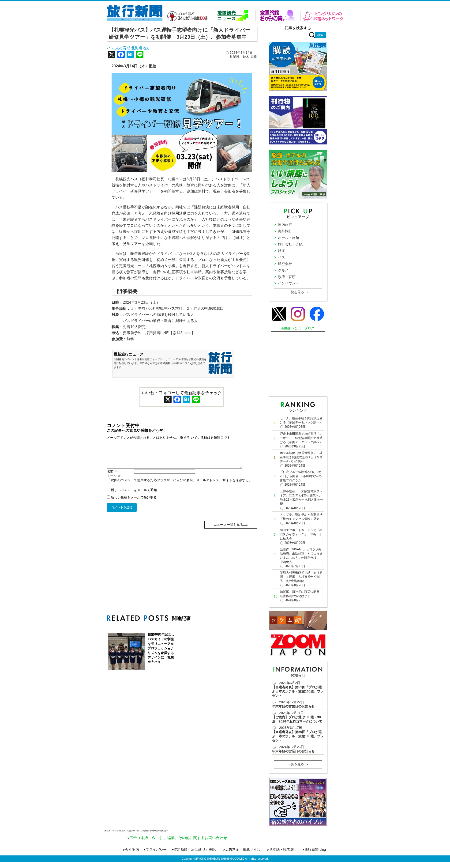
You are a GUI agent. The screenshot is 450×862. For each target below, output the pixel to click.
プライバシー (156, 849)
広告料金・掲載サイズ (242, 849)
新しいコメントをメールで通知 (134, 490)
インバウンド (288, 283)
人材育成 (122, 48)
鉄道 (281, 251)
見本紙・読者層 (281, 849)
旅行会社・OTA (290, 244)
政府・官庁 (287, 277)
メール (114, 476)
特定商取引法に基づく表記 (194, 849)
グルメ (283, 270)
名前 (112, 471)
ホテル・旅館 (288, 238)
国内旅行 (285, 225)
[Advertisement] (182, 561)
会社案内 (132, 849)
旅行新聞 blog (315, 849)
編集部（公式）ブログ (297, 328)
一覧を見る (296, 292)
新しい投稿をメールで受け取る (134, 497)
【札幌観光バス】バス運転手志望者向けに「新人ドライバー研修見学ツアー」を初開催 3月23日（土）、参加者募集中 (179, 33)
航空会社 (285, 264)
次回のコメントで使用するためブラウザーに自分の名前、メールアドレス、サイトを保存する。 (181, 480)
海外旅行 (285, 231)
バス (110, 48)
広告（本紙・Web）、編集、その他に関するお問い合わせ (178, 838)
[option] (298, 802)
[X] (111, 55)
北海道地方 (140, 48)
